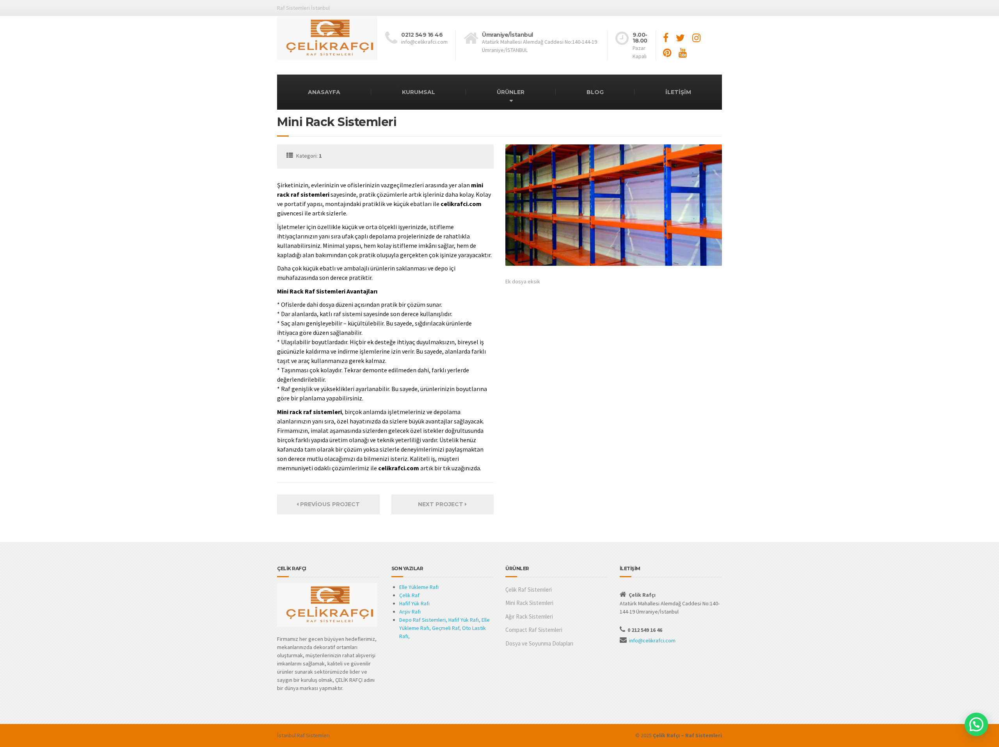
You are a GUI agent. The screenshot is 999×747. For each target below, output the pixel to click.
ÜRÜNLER (510, 92)
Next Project (441, 504)
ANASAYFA (324, 92)
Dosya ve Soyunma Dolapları (539, 643)
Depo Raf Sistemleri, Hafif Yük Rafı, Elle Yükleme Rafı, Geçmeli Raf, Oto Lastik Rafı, (444, 628)
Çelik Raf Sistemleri (528, 589)
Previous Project (329, 504)
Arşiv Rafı (410, 611)
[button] (976, 724)
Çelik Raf (409, 595)
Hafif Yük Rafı (414, 603)
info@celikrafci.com (652, 640)
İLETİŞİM (678, 92)
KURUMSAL (418, 92)
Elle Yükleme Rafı (419, 586)
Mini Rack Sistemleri (529, 602)
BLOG (595, 92)
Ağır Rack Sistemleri (529, 616)
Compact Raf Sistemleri (533, 629)
